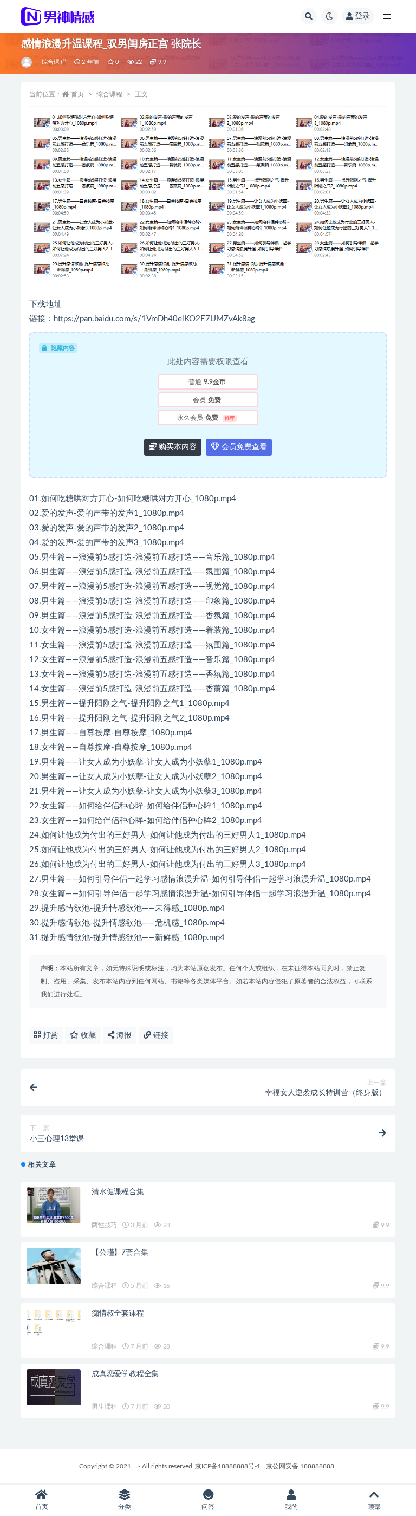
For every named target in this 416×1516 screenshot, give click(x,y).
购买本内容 (177, 447)
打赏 (49, 1035)
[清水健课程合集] (54, 1205)
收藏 (87, 1035)
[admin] (27, 62)
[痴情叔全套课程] (54, 1322)
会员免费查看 (243, 447)
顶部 (374, 1507)
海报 (123, 1035)
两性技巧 (104, 1225)
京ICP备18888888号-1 (228, 1466)
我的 (291, 1507)
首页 (77, 94)
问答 (208, 1507)
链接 (159, 1035)
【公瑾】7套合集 (120, 1252)
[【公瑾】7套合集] (54, 1266)
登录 (362, 16)
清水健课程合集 (118, 1192)
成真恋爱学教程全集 (125, 1374)
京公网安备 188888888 (300, 1466)
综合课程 (54, 62)
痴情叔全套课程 (118, 1313)
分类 (124, 1507)
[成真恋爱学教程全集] (54, 1387)
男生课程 (104, 1406)
